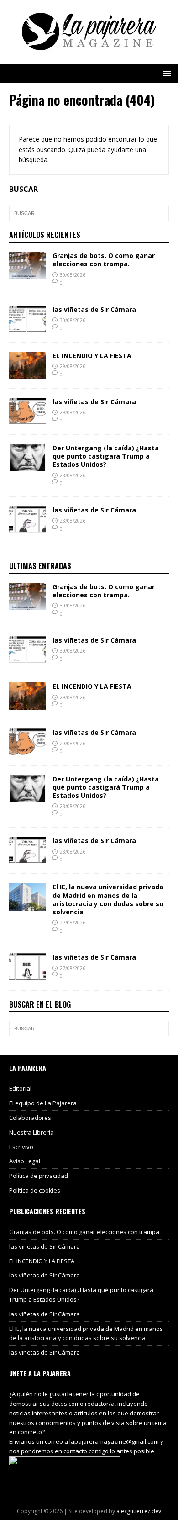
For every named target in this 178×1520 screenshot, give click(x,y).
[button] (165, 72)
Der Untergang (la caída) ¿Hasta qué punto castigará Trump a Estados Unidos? (105, 456)
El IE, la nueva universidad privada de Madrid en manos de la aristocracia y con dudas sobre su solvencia (107, 899)
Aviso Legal (24, 1161)
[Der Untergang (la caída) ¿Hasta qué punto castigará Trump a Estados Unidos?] (27, 466)
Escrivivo (21, 1147)
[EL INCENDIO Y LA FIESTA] (27, 373)
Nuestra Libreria (31, 1132)
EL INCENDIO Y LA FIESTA (91, 355)
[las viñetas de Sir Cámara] (27, 327)
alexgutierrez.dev (138, 1511)
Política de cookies (34, 1190)
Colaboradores (30, 1118)
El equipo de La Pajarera (43, 1103)
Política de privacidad (38, 1176)
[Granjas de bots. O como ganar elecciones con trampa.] (27, 273)
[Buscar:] (89, 213)
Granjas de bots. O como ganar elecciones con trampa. (103, 259)
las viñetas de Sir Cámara (94, 309)
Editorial (20, 1088)
